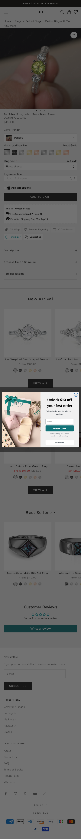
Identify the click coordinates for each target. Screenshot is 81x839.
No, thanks (59, 442)
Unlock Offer (59, 428)
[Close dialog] (76, 394)
